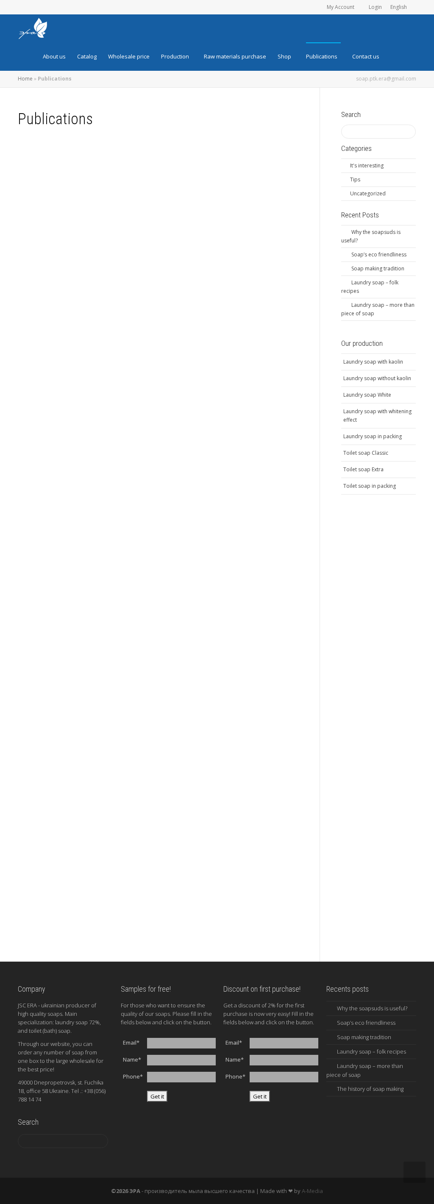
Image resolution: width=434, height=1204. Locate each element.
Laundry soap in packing (372, 436)
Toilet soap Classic (365, 452)
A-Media (312, 1191)
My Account (341, 7)
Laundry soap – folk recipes (223, 447)
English (399, 7)
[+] (88, 212)
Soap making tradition (78, 448)
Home (25, 78)
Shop (285, 56)
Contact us (365, 56)
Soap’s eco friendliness (218, 245)
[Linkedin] (54, 7)
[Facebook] (40, 7)
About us (54, 56)
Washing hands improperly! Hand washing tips (83, 860)
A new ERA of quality (216, 729)
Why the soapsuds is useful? (83, 243)
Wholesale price (129, 56)
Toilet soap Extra (363, 469)
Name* (132, 1059)
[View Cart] (401, 56)
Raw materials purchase (235, 56)
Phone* (133, 1076)
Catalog (87, 56)
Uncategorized (368, 193)
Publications (322, 56)
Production (175, 56)
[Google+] (68, 7)
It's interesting (221, 253)
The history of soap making (82, 729)
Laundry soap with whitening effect (377, 415)
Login (375, 7)
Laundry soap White (367, 394)
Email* (131, 1042)
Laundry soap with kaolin (373, 361)
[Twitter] (25, 7)
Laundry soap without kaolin (377, 378)
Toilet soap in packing (369, 485)
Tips (75, 250)
